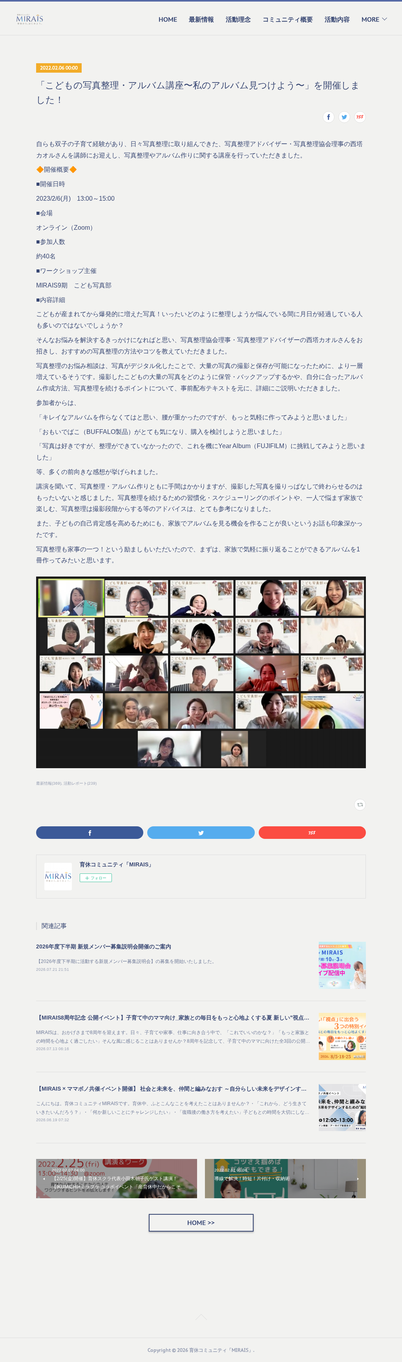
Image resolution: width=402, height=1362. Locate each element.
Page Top (201, 1318)
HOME (168, 19)
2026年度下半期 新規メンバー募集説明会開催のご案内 (103, 946)
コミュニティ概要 (288, 19)
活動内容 (337, 19)
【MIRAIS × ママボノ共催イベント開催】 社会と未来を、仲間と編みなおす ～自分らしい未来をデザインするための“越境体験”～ (196, 1089)
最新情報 (201, 19)
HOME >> (201, 1223)
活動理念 (238, 19)
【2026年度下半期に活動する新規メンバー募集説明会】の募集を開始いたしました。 (126, 961)
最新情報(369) (48, 783)
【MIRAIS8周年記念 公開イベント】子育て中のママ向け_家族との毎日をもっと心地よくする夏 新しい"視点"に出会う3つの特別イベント (206, 1017)
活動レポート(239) (80, 783)
